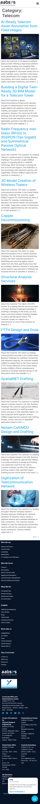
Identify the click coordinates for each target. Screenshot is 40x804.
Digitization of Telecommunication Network (17, 482)
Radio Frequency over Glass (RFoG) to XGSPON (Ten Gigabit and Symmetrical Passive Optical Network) (18, 139)
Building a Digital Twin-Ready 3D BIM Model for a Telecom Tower (19, 91)
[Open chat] (34, 798)
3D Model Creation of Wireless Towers (18, 183)
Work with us (6, 629)
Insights (4, 605)
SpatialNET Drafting (17, 379)
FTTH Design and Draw (20, 330)
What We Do (6, 587)
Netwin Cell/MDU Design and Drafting (17, 429)
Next (36, 537)
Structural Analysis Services (16, 279)
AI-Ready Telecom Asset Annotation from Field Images (19, 26)
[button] (38, 3)
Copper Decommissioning (15, 218)
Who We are (6, 542)
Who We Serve (7, 563)
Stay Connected (7, 653)
